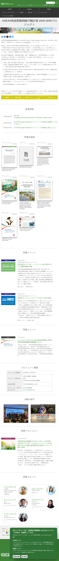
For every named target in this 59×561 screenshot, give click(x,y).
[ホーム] (8, 3)
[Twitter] (7, 36)
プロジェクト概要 (40, 97)
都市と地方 (30, 12)
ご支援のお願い (51, 5)
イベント (34, 5)
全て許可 (24, 556)
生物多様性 (29, 9)
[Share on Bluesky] (13, 36)
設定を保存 (16, 556)
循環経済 (49, 9)
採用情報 (45, 5)
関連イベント (29, 97)
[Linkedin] (10, 36)
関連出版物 (18, 97)
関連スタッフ (52, 97)
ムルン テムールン (38, 488)
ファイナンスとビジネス (42, 12)
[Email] (2, 36)
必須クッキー (17, 540)
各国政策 (21, 12)
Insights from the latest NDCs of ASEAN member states (34, 117)
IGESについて (20, 5)
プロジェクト (40, 5)
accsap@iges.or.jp (30, 390)
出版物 (30, 5)
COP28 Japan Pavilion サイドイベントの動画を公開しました (36, 127)
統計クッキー (17, 548)
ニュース (26, 5)
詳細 (14, 537)
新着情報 (6, 97)
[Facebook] (5, 36)
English (56, 2)
